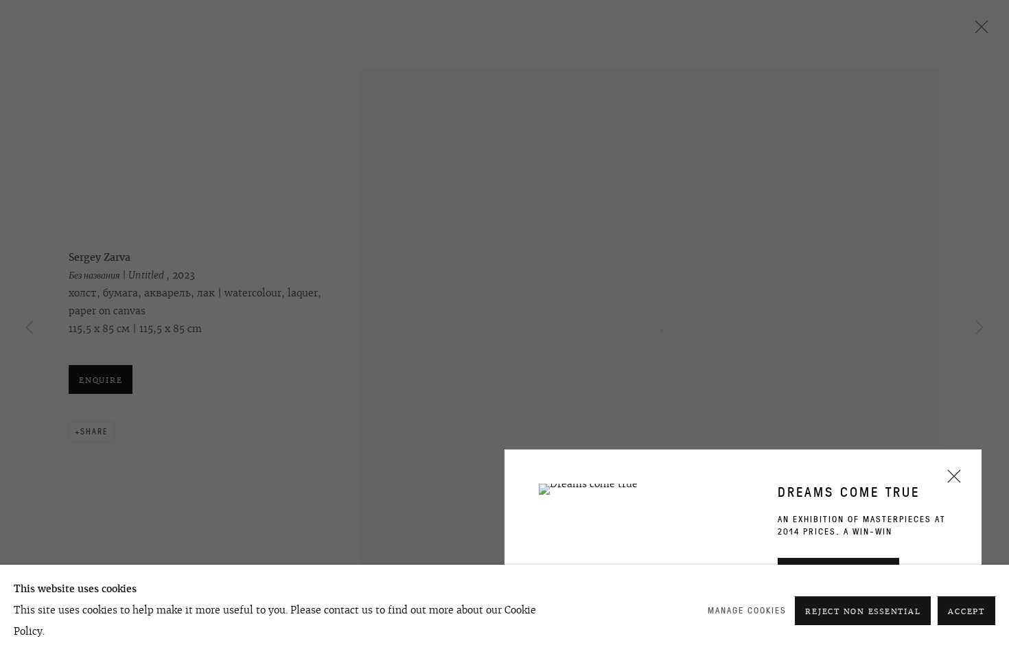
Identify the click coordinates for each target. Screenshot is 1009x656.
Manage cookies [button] (747, 610)
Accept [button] (966, 611)
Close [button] (950, 480)
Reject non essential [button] (862, 611)
